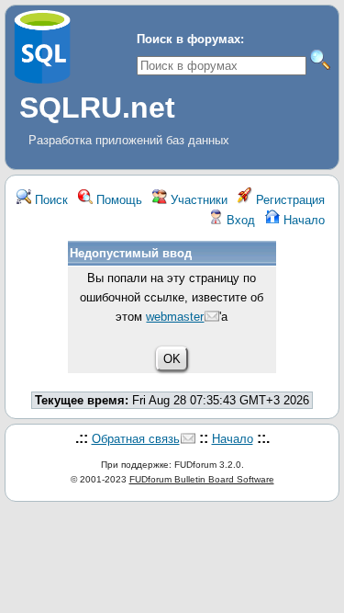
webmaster (175, 317)
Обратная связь (136, 439)
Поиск (49, 200)
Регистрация (288, 200)
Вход (239, 220)
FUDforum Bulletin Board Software (201, 479)
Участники (197, 200)
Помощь (117, 200)
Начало (302, 220)
